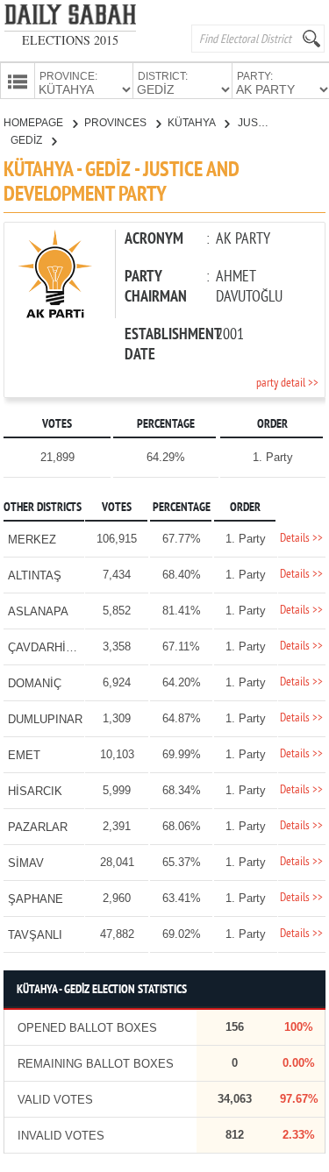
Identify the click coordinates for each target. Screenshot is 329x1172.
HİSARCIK (35, 791)
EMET (24, 755)
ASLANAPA (38, 611)
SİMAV (26, 863)
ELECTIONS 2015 (70, 40)
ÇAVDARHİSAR (48, 647)
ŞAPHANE (35, 899)
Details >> (301, 538)
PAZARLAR (38, 827)
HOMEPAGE (35, 123)
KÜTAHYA (193, 123)
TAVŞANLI (35, 934)
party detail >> (287, 383)
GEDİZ (28, 140)
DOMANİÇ (34, 683)
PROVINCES (116, 123)
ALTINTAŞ (34, 575)
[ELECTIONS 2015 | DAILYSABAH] (70, 18)
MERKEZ (32, 539)
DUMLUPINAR (45, 719)
